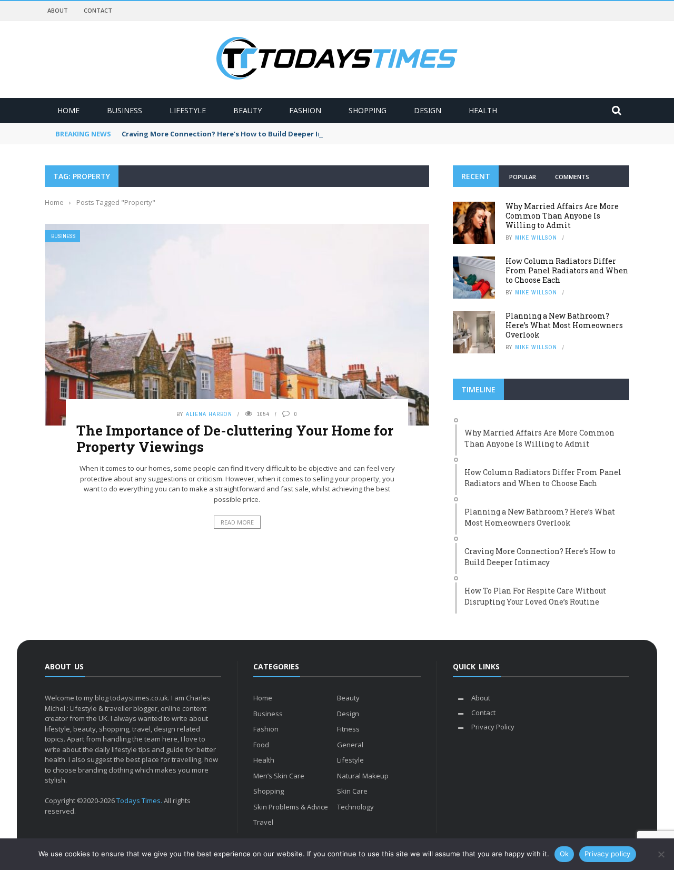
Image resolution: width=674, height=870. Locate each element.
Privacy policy (607, 853)
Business (124, 110)
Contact (98, 10)
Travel (263, 822)
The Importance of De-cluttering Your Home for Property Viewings (234, 438)
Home (68, 110)
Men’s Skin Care (278, 775)
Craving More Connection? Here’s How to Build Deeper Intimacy (234, 134)
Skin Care (352, 791)
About (57, 10)
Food (261, 744)
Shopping (367, 110)
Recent (475, 176)
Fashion (305, 110)
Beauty (247, 110)
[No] (661, 854)
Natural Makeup (363, 775)
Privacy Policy (492, 726)
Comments (572, 177)
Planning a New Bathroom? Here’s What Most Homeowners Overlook (564, 325)
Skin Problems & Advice (290, 807)
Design (427, 110)
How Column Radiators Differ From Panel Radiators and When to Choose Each (567, 270)
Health (483, 110)
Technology (355, 807)
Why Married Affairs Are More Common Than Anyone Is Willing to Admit (562, 215)
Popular (522, 177)
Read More (237, 522)
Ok (564, 853)
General (350, 744)
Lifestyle (188, 110)
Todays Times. (139, 800)
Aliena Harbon (209, 414)
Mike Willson (536, 237)
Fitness (348, 729)
